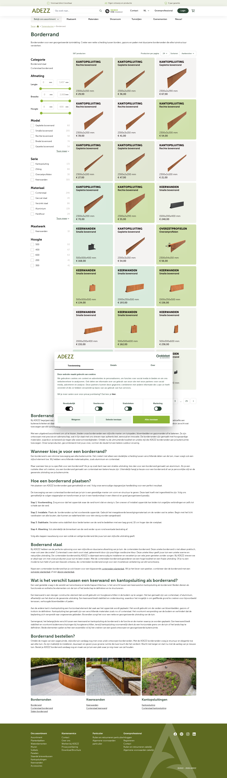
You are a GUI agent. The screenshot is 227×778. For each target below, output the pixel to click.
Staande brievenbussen (41, 756)
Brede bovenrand (43, 141)
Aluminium (40, 208)
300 (37, 265)
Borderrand (36, 705)
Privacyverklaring (70, 747)
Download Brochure (71, 750)
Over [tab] (153, 365)
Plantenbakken (38, 740)
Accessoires (36, 766)
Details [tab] (113, 365)
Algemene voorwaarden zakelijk (138, 750)
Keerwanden (41, 179)
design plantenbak (65, 572)
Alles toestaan (151, 419)
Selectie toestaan (113, 419)
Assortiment (36, 737)
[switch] (98, 409)
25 (186, 401)
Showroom (115, 19)
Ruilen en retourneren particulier (108, 737)
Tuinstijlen (137, 19)
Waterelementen (39, 743)
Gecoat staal (41, 198)
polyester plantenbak (40, 572)
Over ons (66, 740)
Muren (34, 747)
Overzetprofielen (43, 174)
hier (114, 394)
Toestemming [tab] (74, 365)
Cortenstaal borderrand (42, 68)
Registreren (128, 740)
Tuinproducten (48, 26)
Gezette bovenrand (44, 146)
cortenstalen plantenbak (113, 568)
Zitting (38, 169)
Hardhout (39, 214)
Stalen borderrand (39, 711)
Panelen (34, 753)
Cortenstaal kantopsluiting (154, 708)
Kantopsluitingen (39, 759)
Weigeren (75, 419)
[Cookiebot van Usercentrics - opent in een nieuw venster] (158, 357)
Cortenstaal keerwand (96, 708)
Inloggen (127, 737)
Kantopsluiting (42, 164)
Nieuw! (178, 19)
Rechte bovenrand (44, 136)
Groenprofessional (164, 10)
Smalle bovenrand (44, 130)
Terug (33, 26)
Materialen (93, 19)
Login (182, 11)
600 (37, 255)
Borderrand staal (38, 64)
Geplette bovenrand (44, 125)
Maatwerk (71, 19)
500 (37, 244)
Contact (65, 737)
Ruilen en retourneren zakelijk (137, 747)
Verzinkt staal (41, 203)
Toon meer (61, 151)
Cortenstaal (40, 193)
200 (37, 260)
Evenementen (160, 19)
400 (37, 249)
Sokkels (34, 750)
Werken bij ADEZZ (70, 743)
